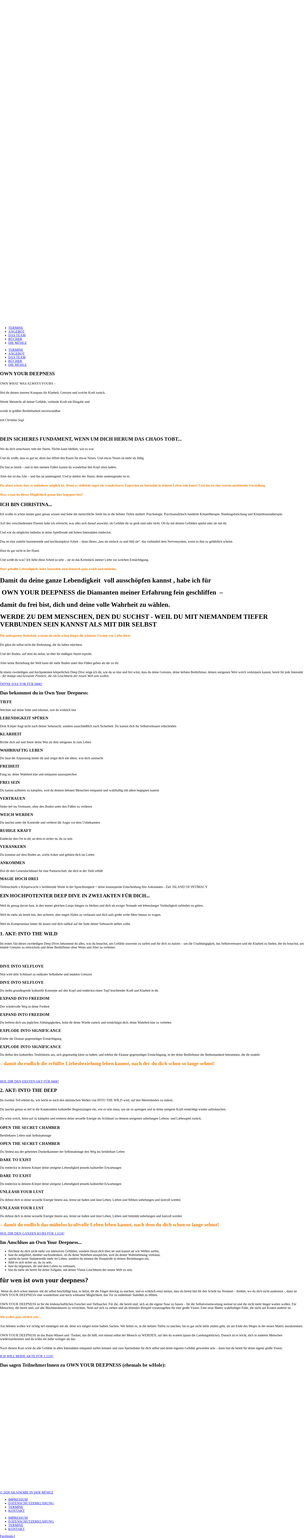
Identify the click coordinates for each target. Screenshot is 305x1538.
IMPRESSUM (18, 1499)
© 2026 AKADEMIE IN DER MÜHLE (27, 1492)
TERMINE (15, 328)
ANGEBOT (16, 331)
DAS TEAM (17, 335)
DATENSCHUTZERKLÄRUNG (31, 1503)
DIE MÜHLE (17, 343)
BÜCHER (15, 339)
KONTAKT (16, 1510)
